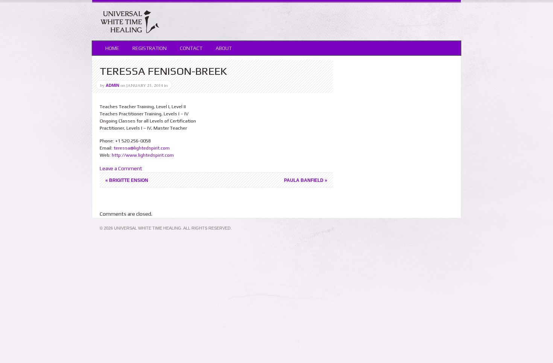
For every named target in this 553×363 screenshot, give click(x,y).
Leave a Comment (121, 168)
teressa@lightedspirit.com (142, 148)
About (224, 48)
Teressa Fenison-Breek (163, 71)
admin (112, 85)
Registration (149, 48)
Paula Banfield (305, 180)
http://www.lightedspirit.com (143, 155)
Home (112, 48)
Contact (191, 48)
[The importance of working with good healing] (130, 32)
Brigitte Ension (126, 180)
